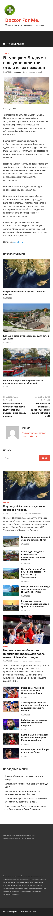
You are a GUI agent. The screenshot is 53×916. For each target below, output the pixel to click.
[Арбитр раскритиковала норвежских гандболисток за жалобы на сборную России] (11, 711)
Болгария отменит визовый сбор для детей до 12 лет (35, 538)
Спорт (5, 647)
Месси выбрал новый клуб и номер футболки (35, 750)
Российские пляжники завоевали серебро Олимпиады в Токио (32, 690)
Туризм (6, 53)
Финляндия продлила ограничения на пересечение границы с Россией (23, 381)
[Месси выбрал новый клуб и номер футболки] (11, 758)
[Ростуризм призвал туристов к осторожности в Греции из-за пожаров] (11, 610)
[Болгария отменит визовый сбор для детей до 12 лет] (26, 333)
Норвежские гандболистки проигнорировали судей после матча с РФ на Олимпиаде (24, 654)
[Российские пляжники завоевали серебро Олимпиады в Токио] (11, 697)
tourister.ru (18, 242)
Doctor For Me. (22, 20)
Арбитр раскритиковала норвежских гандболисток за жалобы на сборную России (34, 706)
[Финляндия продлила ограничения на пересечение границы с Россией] (26, 377)
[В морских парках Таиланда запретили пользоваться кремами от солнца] (11, 595)
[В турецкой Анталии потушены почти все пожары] (26, 288)
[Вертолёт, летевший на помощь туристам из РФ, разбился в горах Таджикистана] (11, 578)
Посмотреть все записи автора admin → (34, 434)
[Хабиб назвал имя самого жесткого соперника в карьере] (11, 729)
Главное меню (15, 44)
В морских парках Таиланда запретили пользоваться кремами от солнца (35, 589)
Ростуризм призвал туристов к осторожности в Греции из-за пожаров (35, 604)
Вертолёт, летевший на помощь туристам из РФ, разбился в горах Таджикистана (34, 573)
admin (18, 72)
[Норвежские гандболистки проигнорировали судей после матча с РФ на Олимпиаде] (26, 644)
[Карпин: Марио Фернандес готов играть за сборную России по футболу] (11, 743)
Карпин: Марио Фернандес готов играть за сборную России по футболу (34, 737)
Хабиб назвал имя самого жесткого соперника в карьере (34, 723)
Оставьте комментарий (32, 72)
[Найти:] (26, 458)
